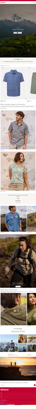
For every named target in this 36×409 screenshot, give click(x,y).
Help (1, 392)
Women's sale (7, 65)
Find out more (18, 196)
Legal (1, 395)
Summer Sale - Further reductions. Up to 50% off (5, 0)
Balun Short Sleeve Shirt (3, 100)
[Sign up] (34, 385)
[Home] (3, 2)
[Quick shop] (26, 98)
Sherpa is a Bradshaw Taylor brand (4, 400)
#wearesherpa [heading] (18, 328)
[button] (9, 343)
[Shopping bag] (33, 2)
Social (1, 397)
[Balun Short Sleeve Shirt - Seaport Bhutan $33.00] (14, 83)
